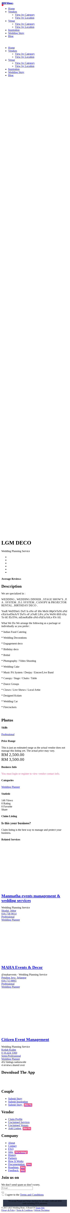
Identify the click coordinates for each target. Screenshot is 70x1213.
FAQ (11, 1149)
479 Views (7, 3)
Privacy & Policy (8, 1210)
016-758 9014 (8, 913)
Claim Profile (15, 1119)
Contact (12, 1145)
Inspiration (14, 30)
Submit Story (15, 1098)
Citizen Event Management (25, 1039)
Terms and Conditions (32, 1194)
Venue (11, 20)
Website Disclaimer (42, 1210)
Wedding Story (16, 33)
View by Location (24, 17)
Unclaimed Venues (18, 1125)
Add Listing (19, 1128)
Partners (12, 1158)
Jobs (17, 1152)
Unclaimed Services (19, 1122)
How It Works (15, 1161)
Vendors (12, 11)
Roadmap (16, 1167)
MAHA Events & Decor (22, 967)
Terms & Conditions (24, 1210)
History (12, 1155)
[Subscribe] (2, 1192)
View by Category (25, 14)
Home (11, 8)
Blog (10, 36)
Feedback (16, 1170)
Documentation (19, 1164)
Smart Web (40, 1208)
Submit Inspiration (18, 1101)
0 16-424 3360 (9, 1052)
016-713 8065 (8, 980)
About (11, 1142)
